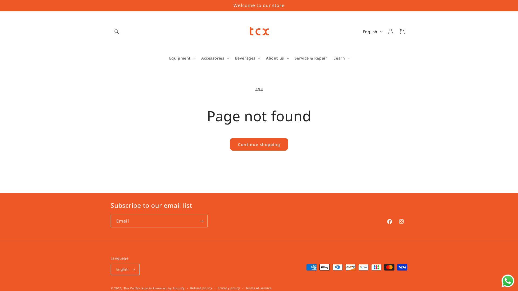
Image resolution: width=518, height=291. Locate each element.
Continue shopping (259, 144)
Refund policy (201, 288)
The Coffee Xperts (138, 288)
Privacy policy (228, 288)
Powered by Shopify (169, 288)
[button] (116, 31)
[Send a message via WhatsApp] (507, 280)
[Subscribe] (201, 221)
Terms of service (259, 288)
